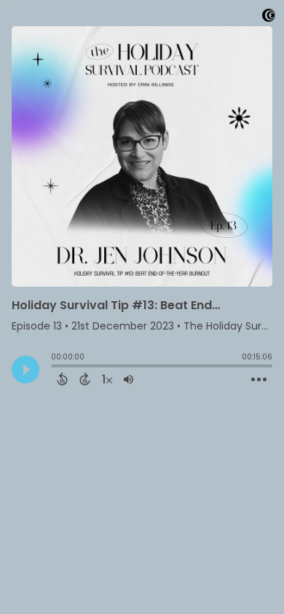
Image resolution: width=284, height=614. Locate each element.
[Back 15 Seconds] (62, 379)
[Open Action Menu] (258, 379)
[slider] (54, 367)
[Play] (25, 369)
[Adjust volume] (128, 379)
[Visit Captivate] (268, 18)
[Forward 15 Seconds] (85, 379)
